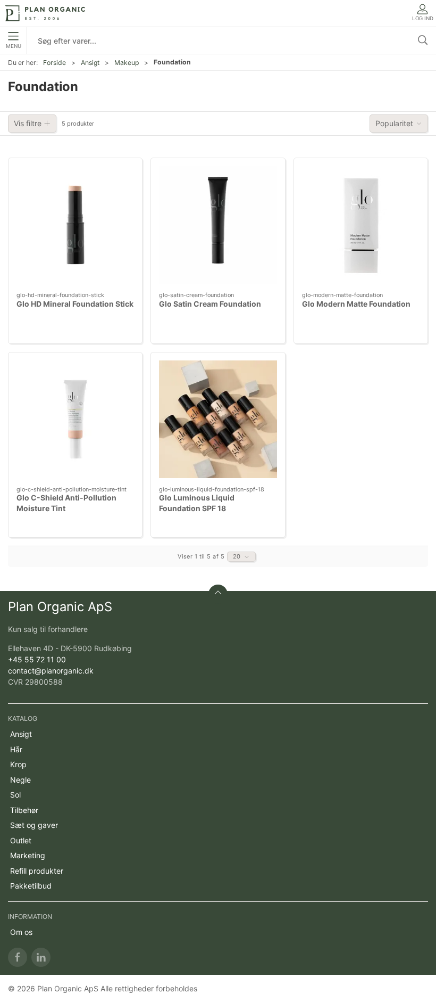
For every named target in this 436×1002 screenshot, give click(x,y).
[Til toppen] (218, 594)
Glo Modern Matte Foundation (356, 303)
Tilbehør (24, 810)
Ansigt (90, 63)
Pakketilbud (31, 885)
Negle (20, 779)
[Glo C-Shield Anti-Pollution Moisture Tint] (75, 419)
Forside (54, 63)
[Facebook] (17, 957)
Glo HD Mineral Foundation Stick (74, 303)
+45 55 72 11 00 (37, 659)
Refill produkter (36, 870)
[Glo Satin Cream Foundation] (217, 225)
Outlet (20, 840)
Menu (13, 46)
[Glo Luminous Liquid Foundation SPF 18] (217, 419)
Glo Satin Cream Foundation (210, 303)
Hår (16, 749)
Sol (15, 794)
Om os (21, 932)
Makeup (126, 63)
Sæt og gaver (34, 824)
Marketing (27, 855)
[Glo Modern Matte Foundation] (361, 225)
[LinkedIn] (41, 957)
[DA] (45, 13)
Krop (18, 764)
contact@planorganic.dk (51, 670)
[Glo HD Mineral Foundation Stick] (75, 225)
